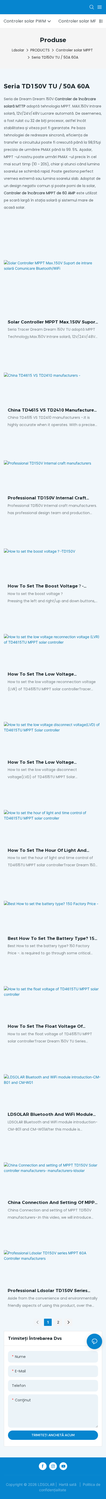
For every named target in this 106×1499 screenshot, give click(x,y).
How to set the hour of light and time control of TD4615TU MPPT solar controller (52, 851)
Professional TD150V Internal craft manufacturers (47, 498)
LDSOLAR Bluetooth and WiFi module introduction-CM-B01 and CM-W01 (50, 1115)
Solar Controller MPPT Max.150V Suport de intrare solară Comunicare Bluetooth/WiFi (52, 322)
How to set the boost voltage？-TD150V (46, 586)
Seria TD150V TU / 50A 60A (55, 57)
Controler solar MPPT (74, 50)
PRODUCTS (40, 50)
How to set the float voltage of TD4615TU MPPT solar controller (45, 1027)
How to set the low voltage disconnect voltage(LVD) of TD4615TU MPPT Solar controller (51, 763)
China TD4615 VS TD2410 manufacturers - (53, 410)
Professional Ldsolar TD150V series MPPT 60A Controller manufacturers (48, 1291)
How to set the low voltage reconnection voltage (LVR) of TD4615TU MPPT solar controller (45, 674)
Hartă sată (67, 1484)
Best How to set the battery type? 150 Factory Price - (52, 939)
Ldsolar (18, 50)
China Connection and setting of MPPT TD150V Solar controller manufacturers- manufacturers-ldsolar (53, 1203)
